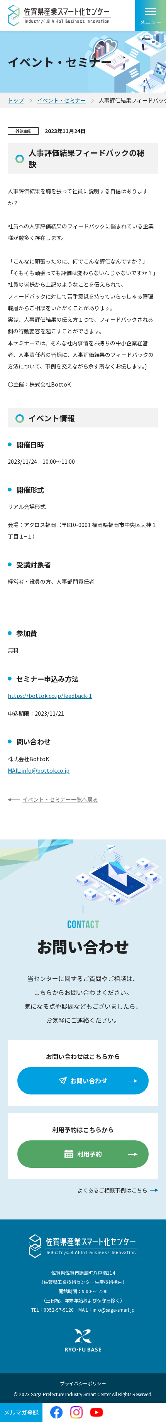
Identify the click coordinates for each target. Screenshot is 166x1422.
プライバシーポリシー (83, 1383)
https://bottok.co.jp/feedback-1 (50, 695)
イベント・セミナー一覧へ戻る (60, 799)
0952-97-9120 (59, 1309)
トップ (16, 100)
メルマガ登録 (21, 1412)
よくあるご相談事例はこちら (112, 1190)
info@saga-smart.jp (114, 1309)
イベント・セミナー (61, 100)
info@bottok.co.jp (45, 770)
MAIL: (14, 770)
